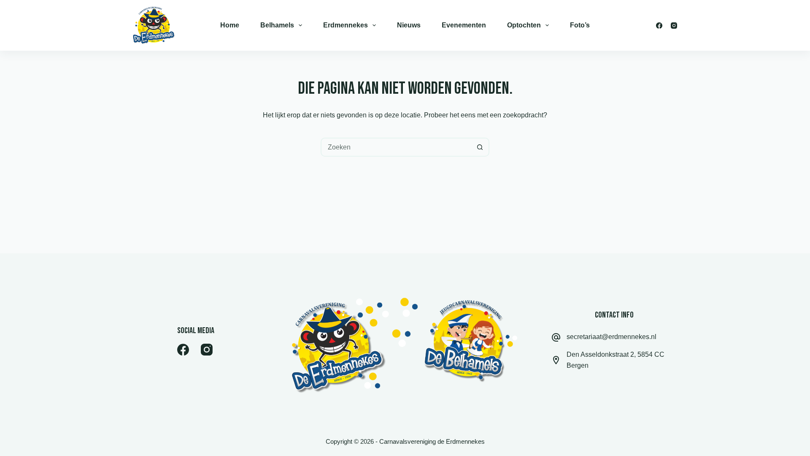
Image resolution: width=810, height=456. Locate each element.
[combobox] (396, 147)
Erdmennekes (345, 25)
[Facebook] (659, 25)
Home (229, 25)
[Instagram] (674, 25)
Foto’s (580, 25)
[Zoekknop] (480, 147)
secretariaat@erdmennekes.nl (611, 336)
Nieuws (409, 25)
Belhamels (277, 25)
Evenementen (464, 25)
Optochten (524, 25)
